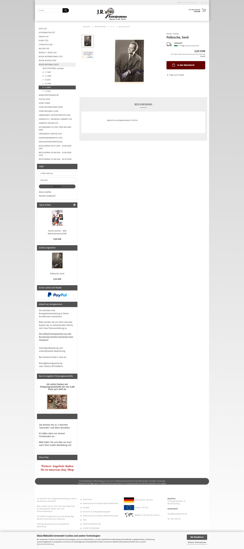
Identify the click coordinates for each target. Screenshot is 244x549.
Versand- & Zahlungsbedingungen (96, 512)
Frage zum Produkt (176, 75)
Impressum (87, 499)
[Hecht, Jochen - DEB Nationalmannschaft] (57, 218)
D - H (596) (47, 76)
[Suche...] (66, 10)
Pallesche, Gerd (57, 273)
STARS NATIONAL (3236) (48, 111)
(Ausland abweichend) (192, 46)
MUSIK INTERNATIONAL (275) (51, 56)
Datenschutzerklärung (45, 544)
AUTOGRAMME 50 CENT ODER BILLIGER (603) (55, 128)
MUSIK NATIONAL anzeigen (53, 68)
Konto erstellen (45, 192)
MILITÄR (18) (44, 48)
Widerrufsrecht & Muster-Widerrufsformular (100, 503)
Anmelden (57, 186)
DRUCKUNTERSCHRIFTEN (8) (50, 142)
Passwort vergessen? (47, 196)
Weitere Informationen (197, 542)
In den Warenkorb (185, 65)
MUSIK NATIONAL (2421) (49, 64)
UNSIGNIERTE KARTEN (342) (50, 134)
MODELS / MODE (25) (48, 52)
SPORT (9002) (44, 103)
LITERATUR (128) (45, 44)
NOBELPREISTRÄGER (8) (49, 95)
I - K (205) (46, 80)
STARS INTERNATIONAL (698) (51, 107)
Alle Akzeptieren (197, 537)
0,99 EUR (57, 239)
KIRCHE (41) (43, 36)
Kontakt (86, 508)
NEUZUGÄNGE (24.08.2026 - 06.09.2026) (55, 159)
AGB (84, 520)
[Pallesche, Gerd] (129, 61)
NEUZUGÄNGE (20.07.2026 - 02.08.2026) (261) (55, 147)
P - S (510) (47, 87)
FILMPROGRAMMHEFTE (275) (50, 138)
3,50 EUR (57, 279)
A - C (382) (47, 72)
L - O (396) (47, 84)
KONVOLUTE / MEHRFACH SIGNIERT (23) (55, 119)
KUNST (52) (43, 40)
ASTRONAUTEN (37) (47, 32)
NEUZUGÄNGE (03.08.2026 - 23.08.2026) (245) (55, 153)
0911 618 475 (176, 519)
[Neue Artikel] (74, 205)
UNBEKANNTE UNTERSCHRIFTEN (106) (54, 115)
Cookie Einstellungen (91, 528)
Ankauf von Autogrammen (188, 2)
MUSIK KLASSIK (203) (47, 60)
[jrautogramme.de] (112, 14)
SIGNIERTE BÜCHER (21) (48, 123)
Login (205, 2)
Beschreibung (143, 104)
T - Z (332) (47, 91)
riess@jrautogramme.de (177, 514)
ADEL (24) (43, 28)
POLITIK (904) (44, 99)
